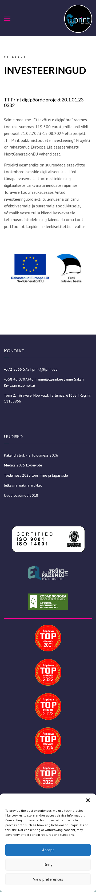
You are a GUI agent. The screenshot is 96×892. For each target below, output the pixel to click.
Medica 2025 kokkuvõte (23, 465)
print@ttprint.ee (45, 369)
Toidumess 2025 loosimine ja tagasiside (36, 475)
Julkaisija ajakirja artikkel (23, 485)
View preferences (48, 879)
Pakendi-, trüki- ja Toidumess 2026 (31, 455)
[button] (88, 800)
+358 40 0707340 (19, 379)
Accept (48, 849)
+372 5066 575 (16, 369)
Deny (48, 864)
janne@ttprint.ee (50, 379)
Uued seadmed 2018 (21, 495)
